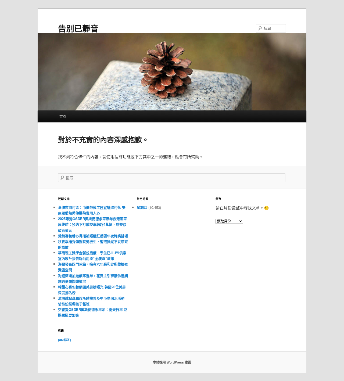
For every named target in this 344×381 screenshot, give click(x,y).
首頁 (62, 116)
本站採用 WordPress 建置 (172, 362)
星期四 (142, 207)
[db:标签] (64, 340)
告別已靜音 (78, 28)
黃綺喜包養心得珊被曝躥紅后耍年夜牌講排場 (93, 235)
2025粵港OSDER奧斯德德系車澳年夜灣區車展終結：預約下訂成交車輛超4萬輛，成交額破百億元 (92, 224)
